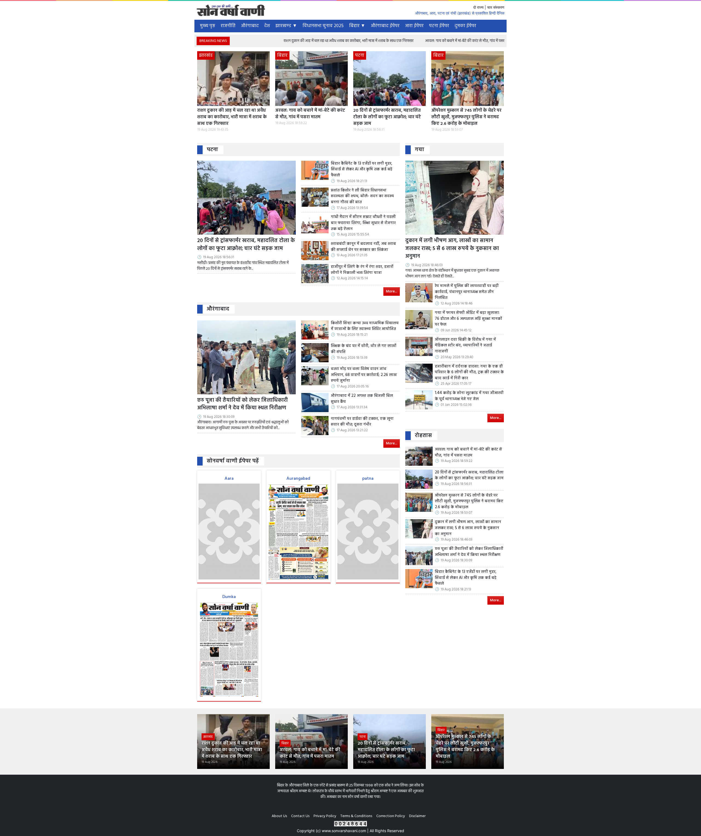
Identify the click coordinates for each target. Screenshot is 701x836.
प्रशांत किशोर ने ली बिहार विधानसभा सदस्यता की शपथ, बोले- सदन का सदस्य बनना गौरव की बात (362, 196)
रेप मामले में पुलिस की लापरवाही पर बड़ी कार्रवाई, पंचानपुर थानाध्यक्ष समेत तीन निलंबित (467, 292)
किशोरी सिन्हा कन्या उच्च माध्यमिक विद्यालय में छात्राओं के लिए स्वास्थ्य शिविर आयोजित (365, 326)
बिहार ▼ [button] (357, 26)
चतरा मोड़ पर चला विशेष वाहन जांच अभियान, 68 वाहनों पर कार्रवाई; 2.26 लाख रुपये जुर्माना (364, 375)
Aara (229, 478)
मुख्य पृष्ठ (207, 26)
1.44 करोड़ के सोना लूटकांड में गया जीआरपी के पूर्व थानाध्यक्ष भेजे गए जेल (469, 396)
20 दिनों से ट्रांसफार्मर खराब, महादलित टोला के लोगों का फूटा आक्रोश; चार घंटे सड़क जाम (387, 117)
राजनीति (228, 26)
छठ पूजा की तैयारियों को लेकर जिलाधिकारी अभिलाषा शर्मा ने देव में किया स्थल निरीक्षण (242, 404)
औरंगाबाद (250, 26)
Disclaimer (417, 816)
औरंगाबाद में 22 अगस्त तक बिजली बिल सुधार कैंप (362, 399)
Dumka (229, 597)
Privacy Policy (325, 816)
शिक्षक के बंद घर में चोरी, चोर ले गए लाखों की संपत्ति (363, 349)
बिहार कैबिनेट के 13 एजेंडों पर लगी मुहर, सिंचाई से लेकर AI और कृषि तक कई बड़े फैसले (361, 170)
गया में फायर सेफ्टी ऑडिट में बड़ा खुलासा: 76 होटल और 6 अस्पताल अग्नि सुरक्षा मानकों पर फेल (468, 319)
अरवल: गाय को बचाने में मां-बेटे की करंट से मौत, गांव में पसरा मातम (427, 41)
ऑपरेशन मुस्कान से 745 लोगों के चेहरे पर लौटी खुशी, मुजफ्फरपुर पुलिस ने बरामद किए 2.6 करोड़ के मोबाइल (466, 117)
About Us (279, 816)
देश (267, 26)
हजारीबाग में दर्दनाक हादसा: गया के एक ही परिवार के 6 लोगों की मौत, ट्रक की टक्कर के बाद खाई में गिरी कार (469, 372)
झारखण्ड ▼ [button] (286, 26)
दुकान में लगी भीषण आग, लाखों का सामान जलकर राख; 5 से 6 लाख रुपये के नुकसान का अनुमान (452, 248)
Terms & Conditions (356, 816)
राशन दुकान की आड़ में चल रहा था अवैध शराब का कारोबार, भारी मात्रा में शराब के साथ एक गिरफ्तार (306, 41)
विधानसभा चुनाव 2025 (323, 26)
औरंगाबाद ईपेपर (385, 26)
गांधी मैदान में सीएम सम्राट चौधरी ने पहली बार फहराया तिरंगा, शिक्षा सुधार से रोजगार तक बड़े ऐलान (363, 223)
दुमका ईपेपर (465, 26)
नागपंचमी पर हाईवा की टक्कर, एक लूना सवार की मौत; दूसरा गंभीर (362, 422)
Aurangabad (298, 478)
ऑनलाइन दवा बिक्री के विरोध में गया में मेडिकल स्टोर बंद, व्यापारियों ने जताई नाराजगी (465, 346)
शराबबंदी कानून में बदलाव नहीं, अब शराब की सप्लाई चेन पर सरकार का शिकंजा (363, 247)
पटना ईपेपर (439, 26)
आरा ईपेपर (414, 26)
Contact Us (300, 816)
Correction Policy (390, 816)
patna (368, 478)
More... (391, 291)
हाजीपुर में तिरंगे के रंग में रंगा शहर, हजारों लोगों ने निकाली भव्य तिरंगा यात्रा (362, 270)
